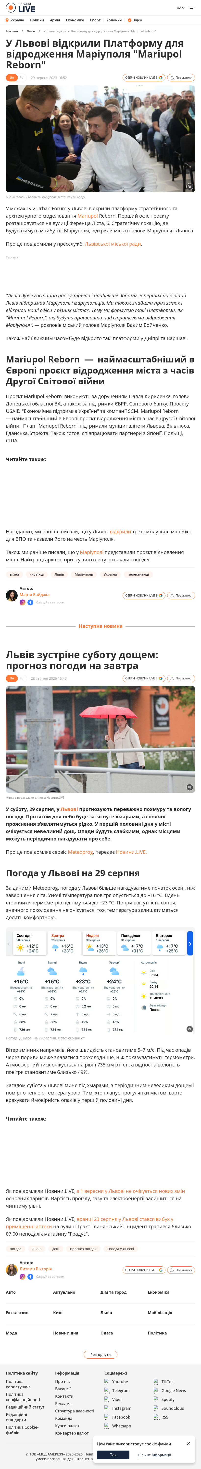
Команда (63, 1418)
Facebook (121, 1417)
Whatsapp (121, 1426)
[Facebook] (30, 602)
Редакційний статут (25, 1407)
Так (113, 1454)
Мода (11, 1333)
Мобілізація (160, 1312)
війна (14, 574)
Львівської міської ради (113, 243)
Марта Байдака (35, 594)
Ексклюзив (17, 1312)
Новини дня (65, 1333)
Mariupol (87, 215)
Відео (137, 20)
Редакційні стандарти (16, 1417)
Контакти (64, 1396)
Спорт (95, 20)
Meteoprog (80, 852)
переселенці (138, 574)
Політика (157, 1333)
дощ (55, 1248)
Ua (179, 7)
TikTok (168, 1381)
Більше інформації (154, 1455)
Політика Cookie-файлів (22, 1429)
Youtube (120, 1381)
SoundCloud (173, 1408)
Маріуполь (84, 574)
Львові (69, 809)
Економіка (75, 20)
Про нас (63, 1381)
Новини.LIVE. (131, 852)
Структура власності (74, 1411)
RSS (165, 1417)
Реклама (63, 1403)
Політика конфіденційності (23, 1397)
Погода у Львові (120, 1248)
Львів (31, 31)
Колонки (114, 20)
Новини (37, 20)
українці (37, 574)
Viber (117, 1399)
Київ (58, 1312)
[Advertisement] (95, 272)
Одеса (106, 1333)
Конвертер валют (72, 1433)
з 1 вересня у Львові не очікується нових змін (131, 1191)
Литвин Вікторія (36, 1269)
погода (15, 1248)
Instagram (121, 1408)
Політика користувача (18, 1384)
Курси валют (67, 1425)
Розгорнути (100, 1354)
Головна (12, 31)
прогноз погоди (83, 1248)
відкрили (120, 531)
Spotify (168, 1399)
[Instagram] (22, 602)
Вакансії (63, 1389)
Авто (11, 1292)
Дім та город (113, 1292)
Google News (174, 1390)
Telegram (121, 1390)
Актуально (64, 1292)
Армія (55, 20)
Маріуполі (91, 552)
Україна (17, 20)
